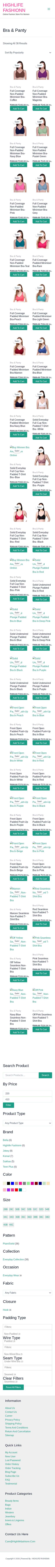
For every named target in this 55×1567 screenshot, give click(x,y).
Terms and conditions (16, 1427)
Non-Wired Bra (13, 1354)
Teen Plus (8, 1166)
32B (29, 1209)
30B (17, 1209)
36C (23, 1217)
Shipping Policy (13, 1423)
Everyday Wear (11, 1275)
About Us (10, 1408)
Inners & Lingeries (14, 1520)
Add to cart (18, 108)
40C (11, 1224)
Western (9, 1512)
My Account (11, 1452)
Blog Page (10, 1472)
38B (35, 1217)
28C (11, 1209)
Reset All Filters (13, 1387)
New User (10, 1456)
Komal (6, 1156)
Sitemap (9, 1435)
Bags (8, 1505)
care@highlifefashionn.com (20, 1541)
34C (5, 1217)
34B (47, 1209)
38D (47, 1217)
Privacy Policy (12, 1420)
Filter (8, 1105)
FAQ (7, 1480)
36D (29, 1217)
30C (23, 1209)
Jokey (6, 1151)
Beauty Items (12, 1501)
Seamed (10, 1374)
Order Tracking (13, 1468)
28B (5, 1209)
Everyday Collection (13, 1259)
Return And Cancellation (18, 1431)
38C (41, 1217)
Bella (5, 1140)
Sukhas (7, 1161)
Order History (12, 1464)
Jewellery (10, 1516)
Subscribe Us (12, 1476)
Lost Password (13, 1460)
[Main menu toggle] (49, 9)
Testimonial (11, 1483)
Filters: (8, 1327)
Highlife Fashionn (12, 1145)
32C (35, 1209)
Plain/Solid (8, 1243)
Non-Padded (12, 1334)
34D (11, 1217)
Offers (8, 1524)
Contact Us (11, 1412)
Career (8, 1416)
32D (41, 1209)
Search (45, 1075)
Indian (8, 1508)
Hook (6, 1310)
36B (17, 1217)
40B (5, 1224)
